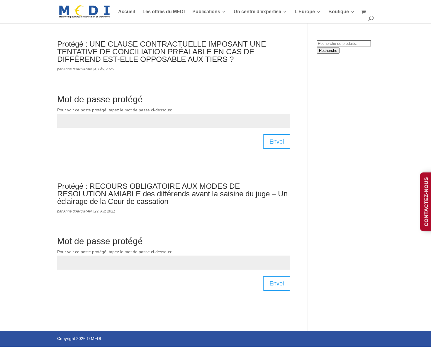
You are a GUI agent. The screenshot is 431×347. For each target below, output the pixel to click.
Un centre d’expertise (257, 12)
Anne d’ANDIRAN (77, 69)
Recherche (328, 50)
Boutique (338, 12)
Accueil (126, 12)
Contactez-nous (426, 201)
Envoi (276, 141)
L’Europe (305, 12)
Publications (206, 12)
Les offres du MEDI (163, 12)
